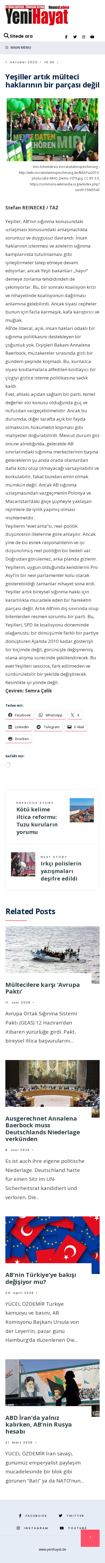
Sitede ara (21, 36)
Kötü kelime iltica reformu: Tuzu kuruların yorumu (37, 818)
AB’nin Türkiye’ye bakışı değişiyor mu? (40, 1277)
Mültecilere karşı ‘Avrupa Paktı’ (42, 987)
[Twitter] (75, 37)
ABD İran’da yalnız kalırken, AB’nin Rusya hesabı (38, 1424)
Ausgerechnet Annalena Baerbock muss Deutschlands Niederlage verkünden (42, 1128)
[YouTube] (92, 37)
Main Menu (20, 47)
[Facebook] (66, 37)
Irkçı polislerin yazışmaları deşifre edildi (61, 868)
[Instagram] (83, 37)
